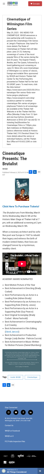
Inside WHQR (15, 377)
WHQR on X (9, 436)
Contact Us (9, 425)
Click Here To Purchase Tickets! (20, 206)
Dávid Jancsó (12, 331)
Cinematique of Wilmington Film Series (19, 24)
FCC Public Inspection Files (15, 441)
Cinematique (32, 377)
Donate (36, 4)
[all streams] (41, 471)
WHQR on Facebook (12, 431)
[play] (3, 471)
